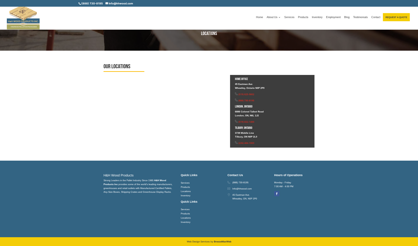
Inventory (317, 17)
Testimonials (360, 17)
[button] (23, 17)
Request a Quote (396, 17)
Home (259, 17)
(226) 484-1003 (246, 143)
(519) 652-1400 (246, 121)
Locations (186, 191)
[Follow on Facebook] (276, 193)
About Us (272, 17)
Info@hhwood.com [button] (242, 188)
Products (303, 17)
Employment (333, 17)
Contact (375, 17)
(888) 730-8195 (92, 3)
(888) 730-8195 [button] (240, 182)
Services (289, 17)
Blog (347, 17)
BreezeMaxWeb (222, 241)
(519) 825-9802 (246, 94)
